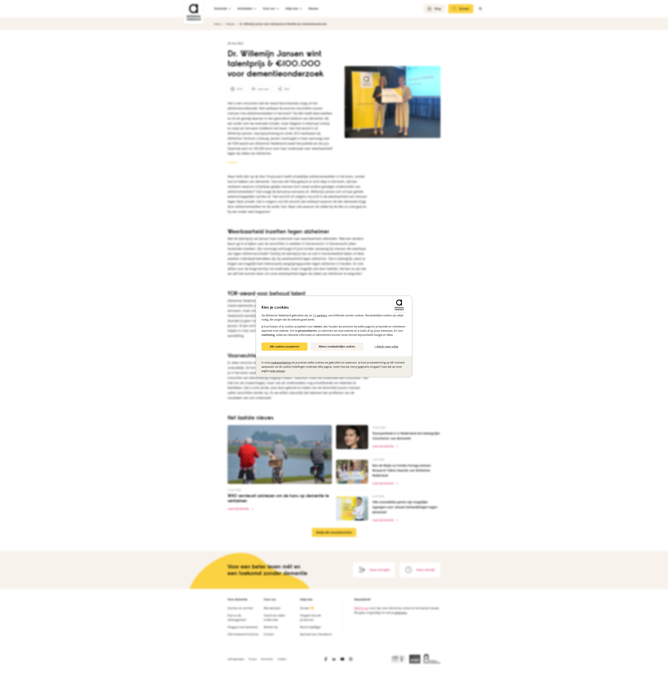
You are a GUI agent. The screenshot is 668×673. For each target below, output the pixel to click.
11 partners (320, 315)
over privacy (277, 371)
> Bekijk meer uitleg (386, 346)
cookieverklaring (281, 362)
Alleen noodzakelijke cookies (337, 346)
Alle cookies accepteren (284, 346)
